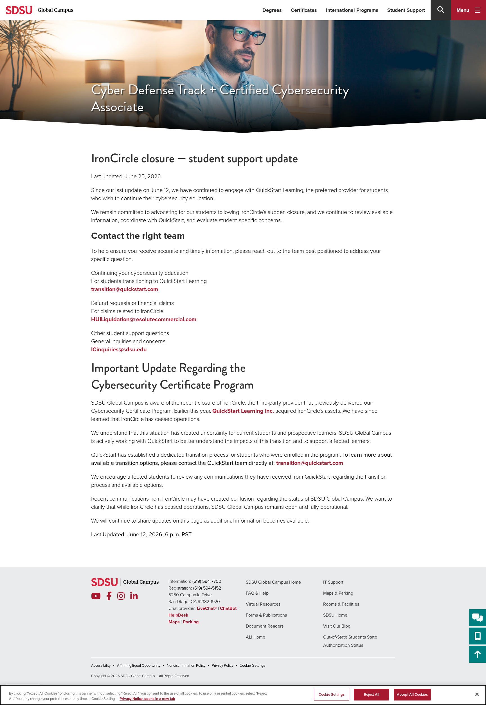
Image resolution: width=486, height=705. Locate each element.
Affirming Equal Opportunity (138, 665)
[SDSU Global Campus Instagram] (121, 596)
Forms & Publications (266, 615)
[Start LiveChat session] (477, 617)
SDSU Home (335, 615)
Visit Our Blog (336, 626)
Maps (174, 622)
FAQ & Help (257, 593)
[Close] (477, 694)
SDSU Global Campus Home (273, 582)
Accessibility (101, 665)
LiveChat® (207, 608)
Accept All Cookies (412, 694)
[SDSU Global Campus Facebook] (109, 596)
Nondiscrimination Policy (186, 665)
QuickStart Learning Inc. (243, 411)
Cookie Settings (253, 665)
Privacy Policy (222, 665)
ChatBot (229, 608)
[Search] (441, 10)
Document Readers (265, 626)
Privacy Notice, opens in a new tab (147, 699)
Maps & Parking (338, 593)
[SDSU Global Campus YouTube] (96, 596)
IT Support (333, 582)
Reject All (371, 694)
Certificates (304, 10)
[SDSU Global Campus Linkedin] (134, 596)
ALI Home (255, 637)
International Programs (352, 10)
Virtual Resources (263, 604)
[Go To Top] (477, 654)
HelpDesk (179, 615)
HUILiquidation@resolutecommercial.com (143, 319)
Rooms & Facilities (341, 604)
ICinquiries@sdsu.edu (119, 349)
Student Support (406, 10)
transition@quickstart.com (124, 289)
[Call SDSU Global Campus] (477, 636)
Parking (191, 622)
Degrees (272, 10)
